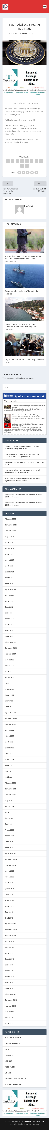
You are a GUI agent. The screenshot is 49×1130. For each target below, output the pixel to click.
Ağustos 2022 (10, 712)
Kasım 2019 (9, 906)
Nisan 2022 (9, 736)
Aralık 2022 (9, 689)
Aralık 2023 (9, 619)
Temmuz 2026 (11, 525)
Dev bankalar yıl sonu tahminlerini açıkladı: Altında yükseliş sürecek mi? (23, 447)
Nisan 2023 (9, 666)
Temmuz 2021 (11, 789)
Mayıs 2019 (9, 941)
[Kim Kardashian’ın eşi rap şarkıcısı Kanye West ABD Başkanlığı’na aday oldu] (24, 241)
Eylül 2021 (9, 777)
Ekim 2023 (9, 630)
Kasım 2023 (9, 624)
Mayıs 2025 (9, 560)
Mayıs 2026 (9, 536)
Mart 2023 (9, 671)
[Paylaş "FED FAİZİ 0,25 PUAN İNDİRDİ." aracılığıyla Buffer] (36, 161)
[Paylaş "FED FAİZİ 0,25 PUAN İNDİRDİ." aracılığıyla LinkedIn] (31, 161)
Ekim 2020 (9, 841)
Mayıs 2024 (9, 595)
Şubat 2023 (9, 677)
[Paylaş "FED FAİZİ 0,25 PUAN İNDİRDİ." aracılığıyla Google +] (17, 161)
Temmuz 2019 (11, 929)
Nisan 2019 (9, 947)
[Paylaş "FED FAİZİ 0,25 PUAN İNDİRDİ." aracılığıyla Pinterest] (26, 161)
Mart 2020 (9, 883)
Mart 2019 (9, 953)
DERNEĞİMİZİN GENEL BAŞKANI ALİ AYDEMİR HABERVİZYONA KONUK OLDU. (23, 471)
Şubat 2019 (9, 959)
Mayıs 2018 (9, 1012)
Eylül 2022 (9, 707)
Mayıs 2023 (9, 660)
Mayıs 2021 (9, 800)
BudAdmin (29, 206)
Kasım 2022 (9, 695)
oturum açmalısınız (27, 378)
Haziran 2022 (10, 724)
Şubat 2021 (9, 818)
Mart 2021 (9, 812)
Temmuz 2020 (11, 859)
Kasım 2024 (9, 578)
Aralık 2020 (9, 830)
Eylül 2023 (9, 636)
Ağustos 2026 (10, 519)
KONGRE (8, 1061)
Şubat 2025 (9, 572)
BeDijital (40, 1121)
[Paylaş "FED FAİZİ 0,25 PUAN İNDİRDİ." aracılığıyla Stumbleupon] (41, 161)
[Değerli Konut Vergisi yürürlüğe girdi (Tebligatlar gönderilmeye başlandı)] (24, 309)
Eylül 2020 (9, 847)
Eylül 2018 (9, 988)
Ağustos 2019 (10, 924)
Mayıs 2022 (9, 730)
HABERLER (23, 33)
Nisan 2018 (9, 1017)
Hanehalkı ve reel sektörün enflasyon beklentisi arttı (24, 463)
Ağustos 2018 (10, 994)
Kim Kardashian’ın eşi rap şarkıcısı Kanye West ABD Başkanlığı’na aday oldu (23, 257)
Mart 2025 (9, 566)
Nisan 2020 (9, 877)
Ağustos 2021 (10, 783)
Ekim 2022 (9, 701)
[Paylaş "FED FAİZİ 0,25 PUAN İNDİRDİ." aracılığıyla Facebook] (7, 161)
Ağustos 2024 (10, 589)
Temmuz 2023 (11, 648)
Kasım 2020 (9, 836)
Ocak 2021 (9, 824)
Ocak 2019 (9, 965)
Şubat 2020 (9, 888)
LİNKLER (8, 1073)
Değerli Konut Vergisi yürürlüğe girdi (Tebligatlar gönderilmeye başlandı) (21, 325)
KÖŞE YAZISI (10, 1067)
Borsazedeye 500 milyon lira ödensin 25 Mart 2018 (23, 496)
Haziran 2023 (10, 654)
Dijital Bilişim (26, 1121)
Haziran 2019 (10, 935)
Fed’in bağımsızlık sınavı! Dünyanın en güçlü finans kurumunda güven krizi (23, 455)
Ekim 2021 (9, 771)
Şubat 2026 (9, 548)
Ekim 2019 (9, 912)
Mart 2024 (9, 601)
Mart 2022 (9, 742)
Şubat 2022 (9, 748)
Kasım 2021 (9, 765)
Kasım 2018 (9, 976)
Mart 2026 (9, 542)
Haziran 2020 (10, 865)
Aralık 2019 (9, 900)
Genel (7, 1049)
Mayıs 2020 (9, 871)
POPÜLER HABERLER (13, 1084)
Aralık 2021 (9, 759)
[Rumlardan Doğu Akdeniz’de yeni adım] (24, 276)
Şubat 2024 (9, 607)
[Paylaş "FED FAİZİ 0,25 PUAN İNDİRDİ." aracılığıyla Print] (26, 165)
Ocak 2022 (9, 753)
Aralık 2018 (9, 971)
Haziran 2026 (10, 531)
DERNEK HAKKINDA (12, 1043)
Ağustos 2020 (10, 853)
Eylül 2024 (9, 583)
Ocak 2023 (9, 683)
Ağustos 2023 (10, 642)
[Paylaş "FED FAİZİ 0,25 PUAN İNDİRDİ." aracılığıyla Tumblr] (22, 161)
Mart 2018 (9, 1023)
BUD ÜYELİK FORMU (13, 1037)
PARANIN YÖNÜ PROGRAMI (16, 1079)
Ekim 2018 (9, 982)
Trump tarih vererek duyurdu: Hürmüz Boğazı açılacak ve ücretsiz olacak (24, 479)
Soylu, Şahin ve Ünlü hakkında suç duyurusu (24, 360)
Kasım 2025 (9, 554)
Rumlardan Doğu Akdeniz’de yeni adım (22, 291)
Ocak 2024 (9, 613)
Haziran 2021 (10, 795)
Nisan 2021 (9, 806)
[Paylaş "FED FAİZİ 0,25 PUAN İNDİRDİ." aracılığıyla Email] (22, 165)
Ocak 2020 (9, 894)
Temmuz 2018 (11, 1000)
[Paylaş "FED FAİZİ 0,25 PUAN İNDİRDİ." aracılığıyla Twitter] (12, 161)
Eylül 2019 (9, 918)
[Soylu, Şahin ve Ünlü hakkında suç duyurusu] (24, 344)
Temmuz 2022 (11, 718)
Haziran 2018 (10, 1006)
